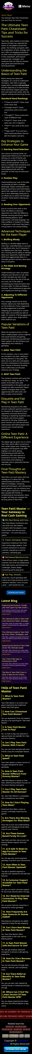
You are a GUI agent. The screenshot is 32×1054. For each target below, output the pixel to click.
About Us (13, 1035)
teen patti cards (18, 1029)
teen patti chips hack (7, 1029)
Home (3, 15)
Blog (9, 15)
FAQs (27, 1035)
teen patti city (26, 1029)
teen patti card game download (16, 1032)
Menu (26, 6)
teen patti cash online (20, 1026)
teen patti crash (10, 1026)
